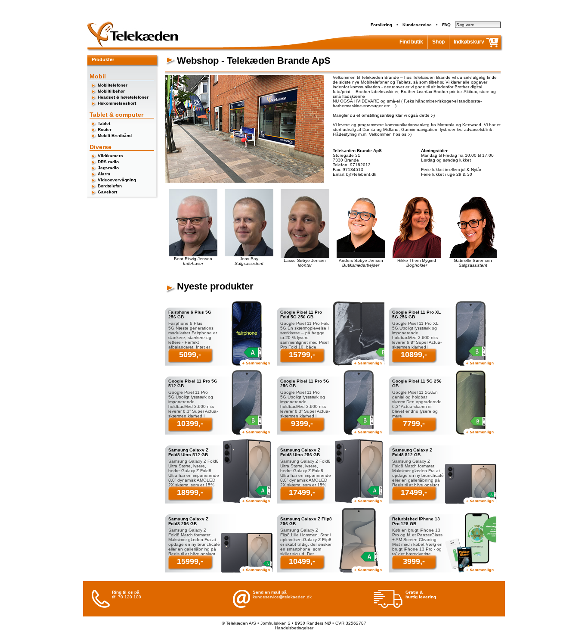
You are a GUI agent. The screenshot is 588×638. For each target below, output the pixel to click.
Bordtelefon (110, 186)
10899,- (414, 354)
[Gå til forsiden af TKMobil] (132, 46)
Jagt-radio (108, 167)
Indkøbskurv (469, 42)
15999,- (190, 561)
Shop (438, 42)
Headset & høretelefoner (123, 97)
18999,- (190, 492)
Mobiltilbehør (111, 91)
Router (104, 129)
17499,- (302, 492)
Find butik (411, 42)
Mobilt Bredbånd (115, 135)
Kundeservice (417, 24)
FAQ (446, 24)
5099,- (190, 354)
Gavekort (107, 192)
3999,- (414, 561)
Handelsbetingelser (294, 628)
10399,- (190, 423)
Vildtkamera (110, 155)
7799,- (414, 423)
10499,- (302, 561)
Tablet (104, 123)
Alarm (104, 173)
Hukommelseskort (117, 103)
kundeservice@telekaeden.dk (282, 596)
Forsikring (381, 24)
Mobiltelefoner (112, 85)
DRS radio (108, 161)
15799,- (302, 354)
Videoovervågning (117, 179)
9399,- (302, 423)
